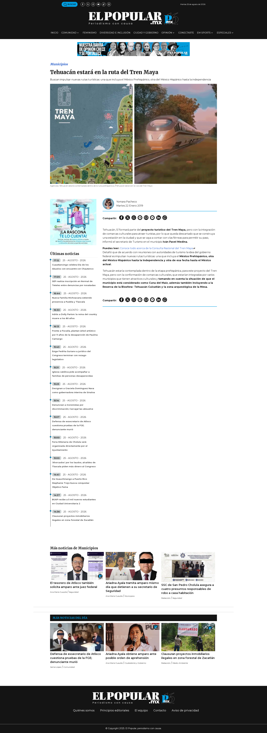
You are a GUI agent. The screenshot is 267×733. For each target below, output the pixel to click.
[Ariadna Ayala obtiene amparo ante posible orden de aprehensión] (132, 637)
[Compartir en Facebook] (121, 217)
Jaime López (55, 667)
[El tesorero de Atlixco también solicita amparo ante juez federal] (77, 566)
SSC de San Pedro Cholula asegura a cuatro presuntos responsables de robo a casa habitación (187, 589)
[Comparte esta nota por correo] (146, 217)
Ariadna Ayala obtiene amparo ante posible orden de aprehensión (131, 656)
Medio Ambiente (180, 663)
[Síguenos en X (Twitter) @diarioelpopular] (88, 4)
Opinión (166, 32)
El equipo (141, 710)
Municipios (59, 64)
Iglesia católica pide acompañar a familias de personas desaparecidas (72, 374)
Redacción (165, 598)
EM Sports (204, 32)
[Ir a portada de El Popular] (133, 18)
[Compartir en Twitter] (127, 217)
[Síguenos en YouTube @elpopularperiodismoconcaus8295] (98, 4)
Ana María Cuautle (58, 592)
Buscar (71, 4)
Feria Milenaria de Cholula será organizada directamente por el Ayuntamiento (69, 446)
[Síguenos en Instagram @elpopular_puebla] (93, 4)
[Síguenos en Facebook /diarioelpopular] (83, 4)
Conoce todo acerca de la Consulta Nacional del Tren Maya (156, 248)
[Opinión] (133, 48)
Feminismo (90, 32)
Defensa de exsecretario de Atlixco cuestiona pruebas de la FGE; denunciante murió (71, 425)
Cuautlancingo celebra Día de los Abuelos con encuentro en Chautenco (72, 266)
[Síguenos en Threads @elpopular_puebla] (109, 4)
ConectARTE (186, 32)
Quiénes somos (84, 710)
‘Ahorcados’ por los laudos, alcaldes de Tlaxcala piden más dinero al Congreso (74, 464)
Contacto (159, 710)
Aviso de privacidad (185, 710)
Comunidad (68, 32)
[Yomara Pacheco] (108, 203)
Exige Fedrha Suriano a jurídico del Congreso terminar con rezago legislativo (71, 355)
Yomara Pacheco (126, 201)
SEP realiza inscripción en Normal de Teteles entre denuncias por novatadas (74, 283)
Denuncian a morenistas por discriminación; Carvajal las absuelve (72, 407)
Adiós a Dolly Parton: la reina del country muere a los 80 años (74, 316)
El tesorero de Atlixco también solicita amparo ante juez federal (73, 585)
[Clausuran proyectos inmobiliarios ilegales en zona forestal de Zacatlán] (188, 637)
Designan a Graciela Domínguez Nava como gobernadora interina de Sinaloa (73, 390)
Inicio (54, 32)
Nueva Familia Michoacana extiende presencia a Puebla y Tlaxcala (72, 300)
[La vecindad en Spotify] (73, 221)
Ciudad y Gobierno (146, 32)
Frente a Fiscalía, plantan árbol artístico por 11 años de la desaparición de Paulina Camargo (75, 335)
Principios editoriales (114, 710)
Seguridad (73, 592)
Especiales (224, 32)
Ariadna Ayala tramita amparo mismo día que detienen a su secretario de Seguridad (132, 587)
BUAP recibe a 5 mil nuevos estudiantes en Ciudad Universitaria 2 (74, 501)
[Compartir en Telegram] (140, 217)
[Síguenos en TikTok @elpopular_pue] (104, 4)
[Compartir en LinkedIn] (158, 217)
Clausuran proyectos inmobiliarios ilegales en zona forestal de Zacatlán (72, 518)
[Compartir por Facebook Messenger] (152, 217)
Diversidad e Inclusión (115, 32)
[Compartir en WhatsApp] (133, 217)
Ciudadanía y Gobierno (135, 663)
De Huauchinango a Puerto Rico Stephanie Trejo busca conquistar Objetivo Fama (70, 483)
